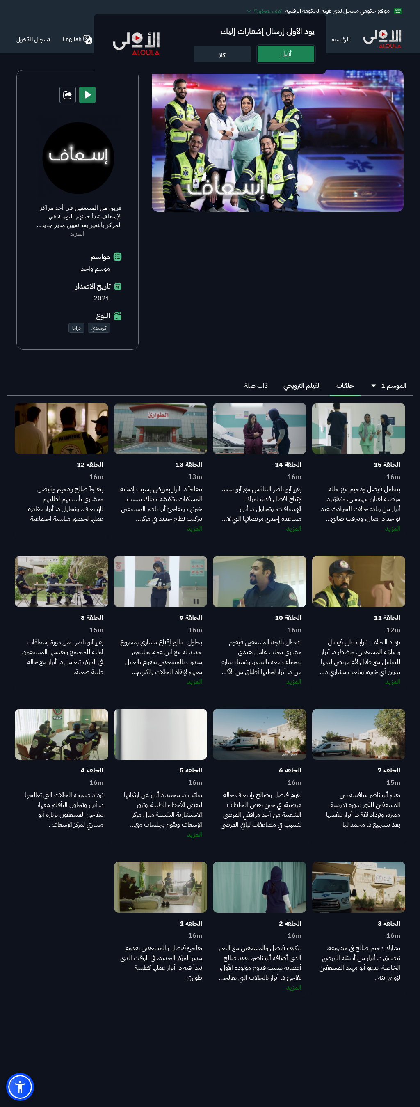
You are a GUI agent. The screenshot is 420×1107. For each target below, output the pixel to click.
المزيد (77, 233)
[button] (20, 1087)
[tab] (345, 386)
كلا (222, 55)
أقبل (286, 54)
